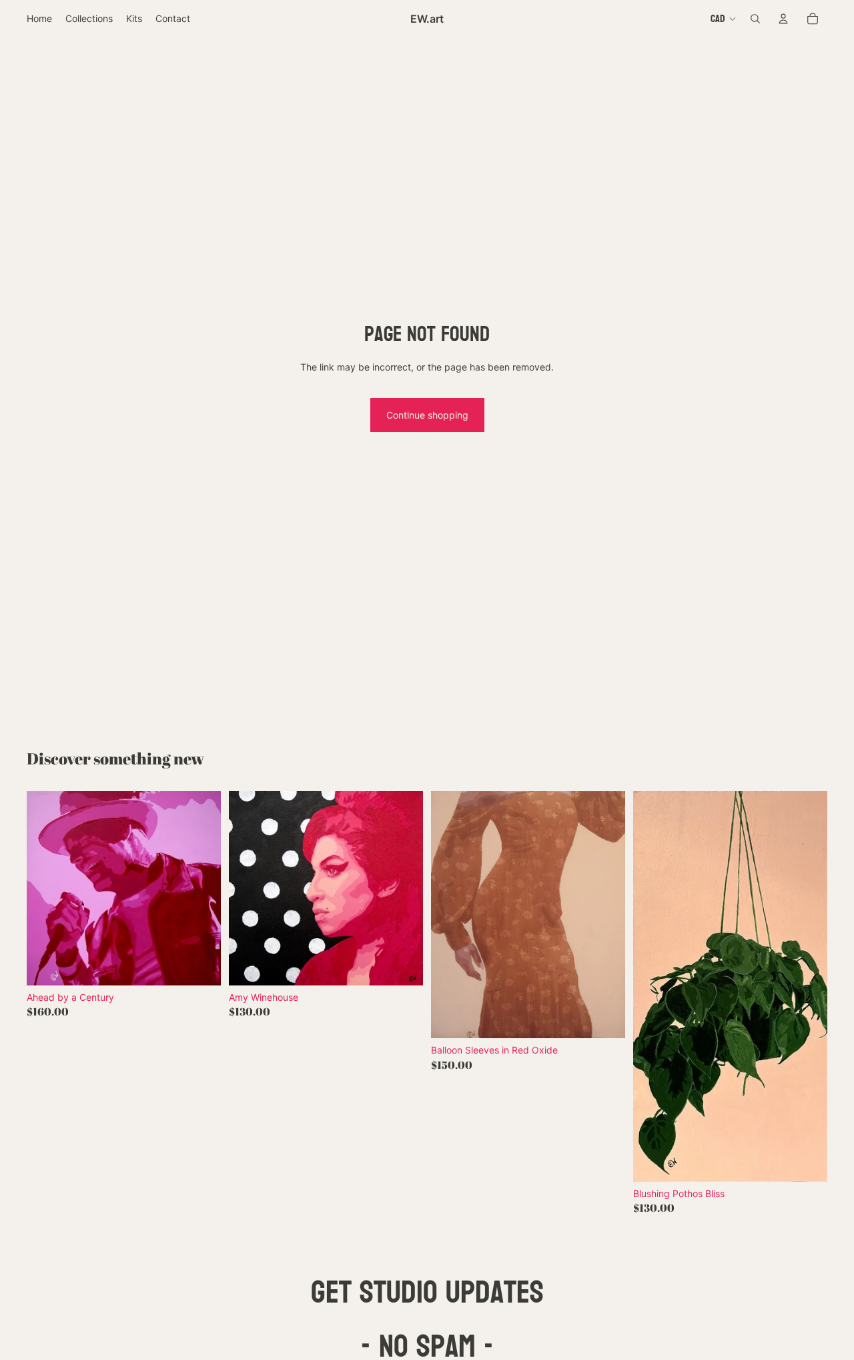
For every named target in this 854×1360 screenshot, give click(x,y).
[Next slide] (201, 888)
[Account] (783, 18)
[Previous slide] (47, 888)
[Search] (755, 18)
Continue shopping (427, 415)
